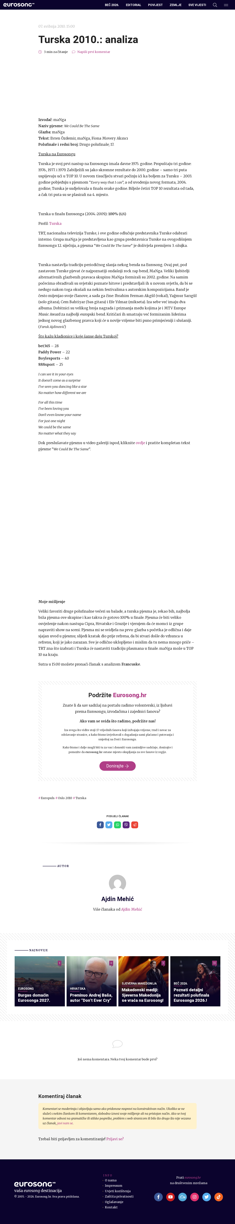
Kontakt (111, 1207)
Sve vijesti (197, 5)
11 (214, 963)
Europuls (48, 798)
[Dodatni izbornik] (226, 5)
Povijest (155, 5)
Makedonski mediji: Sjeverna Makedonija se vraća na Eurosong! (142, 995)
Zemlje (175, 5)
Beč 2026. (112, 5)
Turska (55, 223)
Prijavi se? (115, 1139)
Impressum (113, 1186)
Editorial (133, 5)
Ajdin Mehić (131, 909)
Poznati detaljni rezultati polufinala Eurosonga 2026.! (191, 995)
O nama (110, 1180)
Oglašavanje (114, 1202)
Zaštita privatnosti (119, 1196)
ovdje (140, 443)
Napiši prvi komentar (93, 52)
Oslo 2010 (65, 798)
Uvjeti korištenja (118, 1191)
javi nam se (65, 1123)
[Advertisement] (117, 86)
